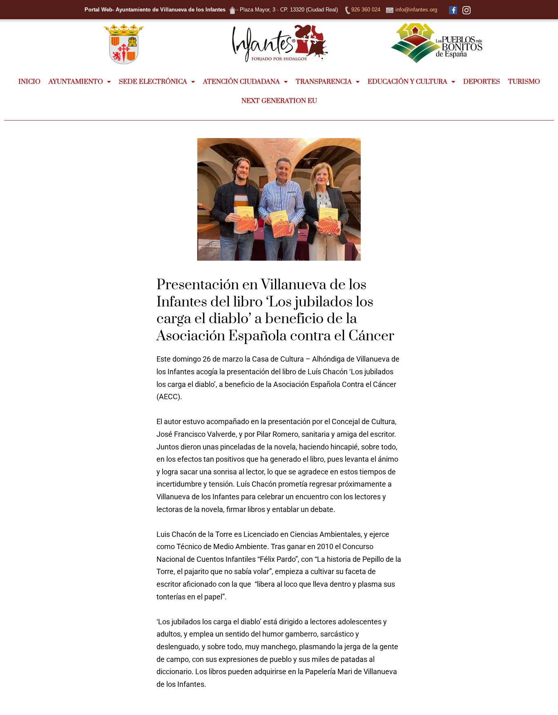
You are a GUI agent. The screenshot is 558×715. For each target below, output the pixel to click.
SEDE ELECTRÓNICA (153, 82)
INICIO (29, 82)
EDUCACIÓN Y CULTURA (407, 82)
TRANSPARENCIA (324, 82)
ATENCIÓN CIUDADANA (241, 82)
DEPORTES (481, 82)
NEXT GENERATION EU (279, 101)
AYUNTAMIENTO (76, 82)
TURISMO (524, 82)
